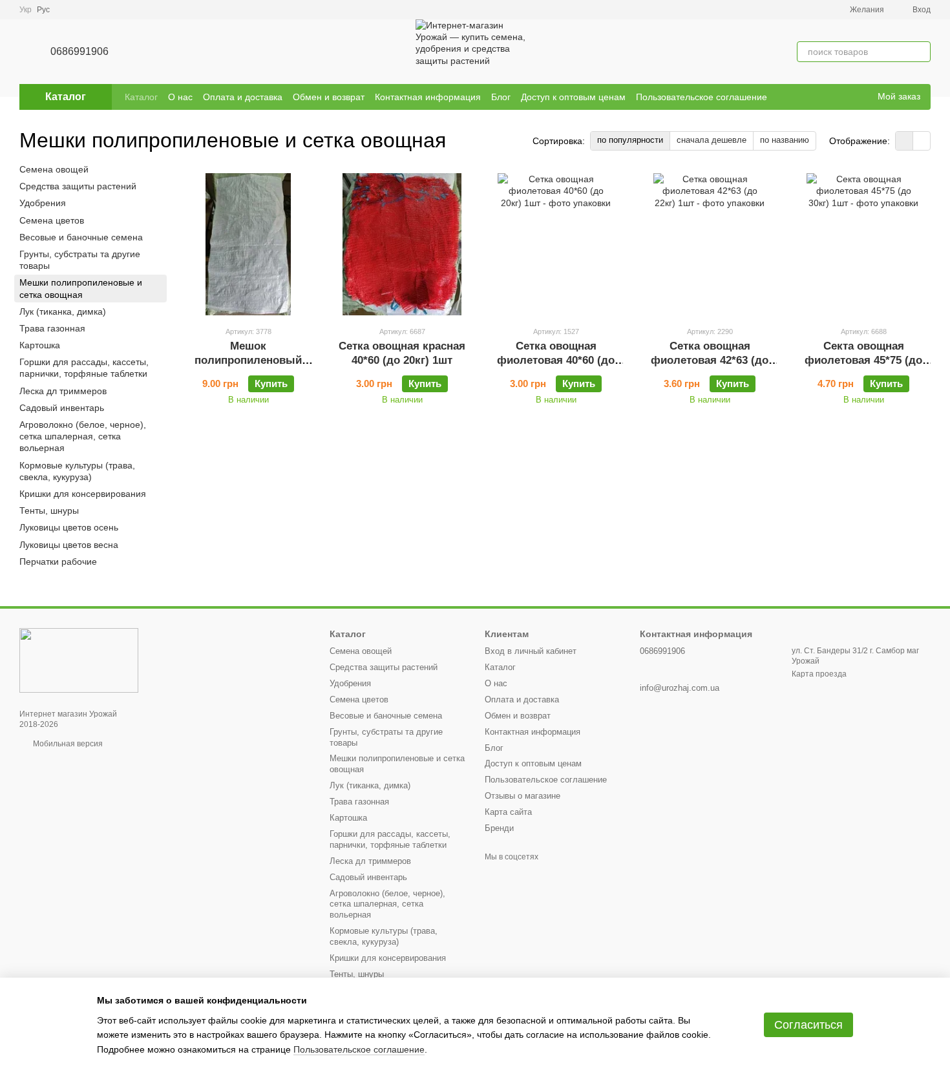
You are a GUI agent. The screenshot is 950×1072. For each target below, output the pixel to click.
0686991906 (79, 51)
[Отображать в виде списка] (921, 140)
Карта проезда (819, 673)
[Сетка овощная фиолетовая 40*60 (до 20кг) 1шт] (556, 244)
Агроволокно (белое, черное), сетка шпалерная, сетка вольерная (82, 436)
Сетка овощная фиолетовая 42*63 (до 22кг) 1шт (709, 360)
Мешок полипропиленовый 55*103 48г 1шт (248, 360)
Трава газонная (52, 328)
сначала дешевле (711, 140)
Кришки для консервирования (82, 494)
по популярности (630, 140)
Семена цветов (51, 220)
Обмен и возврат (328, 97)
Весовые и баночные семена (81, 237)
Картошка (39, 345)
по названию (784, 140)
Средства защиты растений (77, 186)
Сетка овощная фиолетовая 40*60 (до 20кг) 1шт (556, 360)
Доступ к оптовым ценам (573, 97)
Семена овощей (54, 169)
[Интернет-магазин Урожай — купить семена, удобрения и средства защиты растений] (78, 659)
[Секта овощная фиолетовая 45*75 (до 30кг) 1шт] (863, 244)
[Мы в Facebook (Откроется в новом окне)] (841, 97)
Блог (501, 97)
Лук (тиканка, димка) (62, 311)
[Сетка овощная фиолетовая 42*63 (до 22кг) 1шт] (709, 244)
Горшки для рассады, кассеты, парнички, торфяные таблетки (84, 368)
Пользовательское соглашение (701, 97)
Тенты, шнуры (49, 510)
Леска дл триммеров (63, 391)
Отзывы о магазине (522, 796)
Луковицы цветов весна (68, 545)
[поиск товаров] (920, 51)
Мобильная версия (67, 743)
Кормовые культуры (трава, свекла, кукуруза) (77, 471)
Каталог (141, 97)
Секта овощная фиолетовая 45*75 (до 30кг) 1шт (863, 360)
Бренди (499, 828)
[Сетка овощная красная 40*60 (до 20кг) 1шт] (402, 244)
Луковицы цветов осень (68, 528)
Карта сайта (508, 812)
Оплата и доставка (242, 97)
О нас (180, 97)
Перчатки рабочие (58, 561)
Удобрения (42, 203)
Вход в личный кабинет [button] (530, 651)
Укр (25, 10)
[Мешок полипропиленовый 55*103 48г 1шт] (248, 244)
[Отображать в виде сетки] (904, 140)
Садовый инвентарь (61, 408)
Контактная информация (428, 97)
